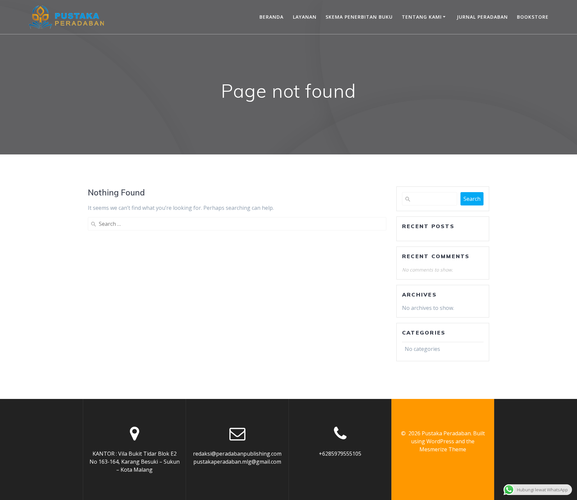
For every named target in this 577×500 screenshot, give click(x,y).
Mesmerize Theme (442, 449)
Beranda (271, 17)
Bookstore (533, 17)
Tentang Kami (422, 17)
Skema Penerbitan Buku (359, 17)
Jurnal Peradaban (482, 17)
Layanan (305, 17)
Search (471, 198)
